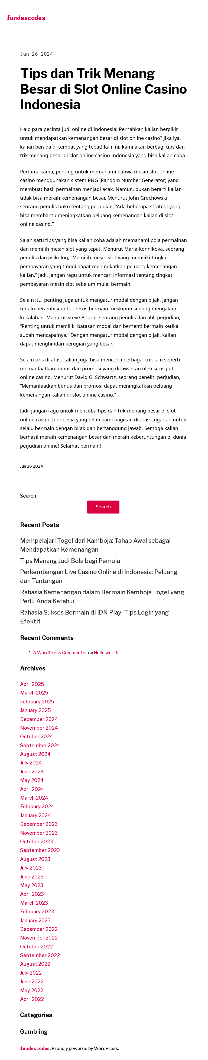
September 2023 (40, 850)
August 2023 (35, 859)
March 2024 (34, 798)
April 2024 (32, 789)
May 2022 (31, 990)
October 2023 (36, 841)
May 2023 (31, 885)
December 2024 (39, 719)
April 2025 (32, 684)
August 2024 (35, 754)
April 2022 (32, 999)
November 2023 (39, 833)
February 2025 (37, 702)
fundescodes (25, 18)
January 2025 (35, 710)
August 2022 (35, 964)
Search (28, 496)
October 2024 (36, 736)
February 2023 (37, 911)
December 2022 (39, 929)
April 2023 (32, 894)
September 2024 (40, 745)
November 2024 (39, 728)
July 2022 (31, 973)
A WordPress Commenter (60, 652)
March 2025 (34, 693)
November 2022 (39, 938)
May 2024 (32, 780)
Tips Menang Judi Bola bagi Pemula (70, 560)
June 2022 (32, 981)
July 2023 (31, 868)
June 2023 (32, 877)
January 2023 (35, 920)
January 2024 (35, 815)
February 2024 (37, 806)
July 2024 (31, 763)
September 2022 (40, 955)
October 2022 (36, 947)
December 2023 (39, 824)
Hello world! (106, 652)
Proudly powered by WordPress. (85, 1048)
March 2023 (34, 903)
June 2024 (32, 771)
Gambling (34, 1031)
